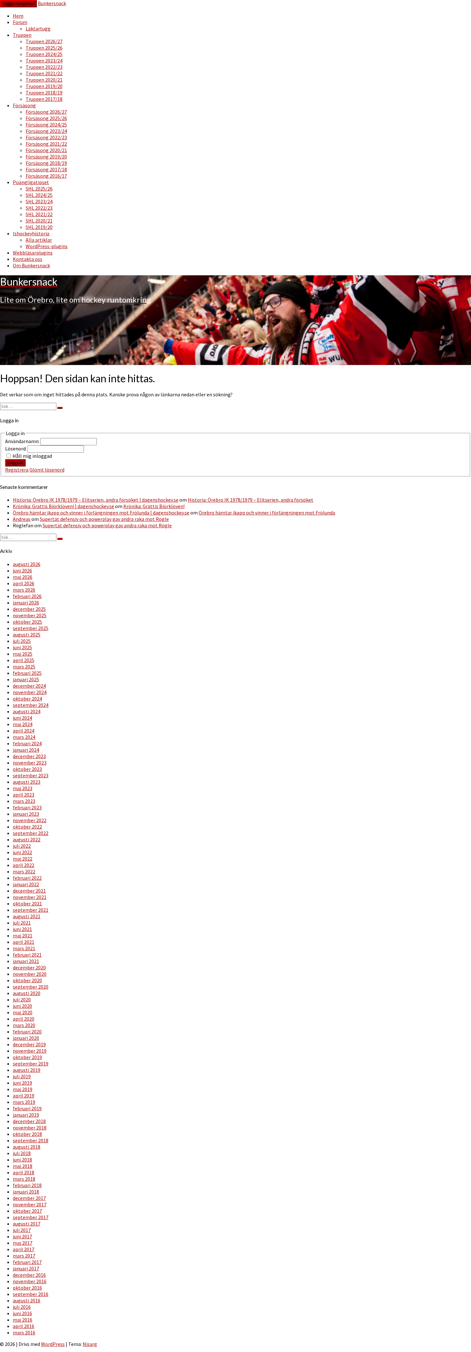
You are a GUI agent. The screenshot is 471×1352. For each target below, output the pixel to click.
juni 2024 (22, 718)
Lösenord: (16, 448)
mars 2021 (24, 948)
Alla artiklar (39, 240)
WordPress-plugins (47, 246)
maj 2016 (22, 1319)
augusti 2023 (26, 782)
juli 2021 (22, 922)
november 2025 (29, 615)
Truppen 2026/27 (44, 41)
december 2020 (29, 967)
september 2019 (30, 1063)
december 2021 (29, 890)
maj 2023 (22, 788)
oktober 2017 (27, 1211)
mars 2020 (24, 1025)
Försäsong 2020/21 (46, 150)
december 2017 (29, 1198)
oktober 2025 (27, 622)
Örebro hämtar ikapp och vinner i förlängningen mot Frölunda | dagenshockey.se (101, 512)
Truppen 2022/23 (44, 67)
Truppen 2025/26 (44, 48)
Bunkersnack (52, 3)
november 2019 (29, 1051)
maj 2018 (22, 1166)
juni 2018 (22, 1159)
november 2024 (29, 692)
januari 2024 (26, 750)
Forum (20, 22)
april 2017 (23, 1249)
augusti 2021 (26, 916)
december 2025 (29, 609)
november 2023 (29, 762)
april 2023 (23, 794)
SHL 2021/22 (39, 214)
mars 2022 (24, 871)
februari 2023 (27, 807)
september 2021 (30, 910)
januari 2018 (26, 1191)
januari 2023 (26, 814)
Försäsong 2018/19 (46, 163)
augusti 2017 (26, 1223)
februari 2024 (27, 743)
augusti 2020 (26, 993)
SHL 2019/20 (39, 227)
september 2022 (30, 833)
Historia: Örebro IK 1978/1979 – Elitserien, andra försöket (250, 500)
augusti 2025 (26, 634)
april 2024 (23, 730)
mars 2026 (24, 590)
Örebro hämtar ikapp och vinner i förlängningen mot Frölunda (267, 512)
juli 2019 (22, 1076)
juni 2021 (22, 929)
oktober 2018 (27, 1134)
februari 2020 (27, 1031)
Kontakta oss (27, 259)
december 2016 (29, 1275)
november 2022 (29, 820)
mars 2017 (24, 1255)
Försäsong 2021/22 (46, 144)
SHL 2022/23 (39, 208)
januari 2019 (26, 1115)
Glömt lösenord (46, 469)
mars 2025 (24, 666)
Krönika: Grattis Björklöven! (154, 506)
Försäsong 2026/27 (46, 112)
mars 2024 (24, 737)
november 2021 (29, 897)
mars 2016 (24, 1332)
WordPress (53, 1344)
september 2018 (30, 1140)
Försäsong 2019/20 (46, 156)
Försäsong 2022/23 (46, 137)
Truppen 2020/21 (44, 80)
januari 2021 (26, 961)
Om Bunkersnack (31, 265)
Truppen (22, 35)
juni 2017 (22, 1236)
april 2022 (23, 865)
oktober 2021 (27, 903)
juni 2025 (22, 647)
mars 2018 (24, 1179)
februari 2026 (27, 596)
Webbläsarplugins (33, 252)
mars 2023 (24, 801)
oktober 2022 (27, 826)
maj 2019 (22, 1089)
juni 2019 (22, 1083)
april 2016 (23, 1326)
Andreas (21, 519)
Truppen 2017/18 (44, 99)
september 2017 (30, 1217)
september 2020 (30, 987)
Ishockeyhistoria (31, 233)
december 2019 (29, 1044)
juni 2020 (22, 1006)
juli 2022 (22, 846)
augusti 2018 (26, 1147)
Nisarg (90, 1344)
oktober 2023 (27, 769)
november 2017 (29, 1204)
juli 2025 (22, 641)
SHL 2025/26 (39, 188)
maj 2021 (22, 935)
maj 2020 (22, 1012)
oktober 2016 (27, 1287)
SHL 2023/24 (39, 201)
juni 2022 (22, 852)
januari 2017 (26, 1268)
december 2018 (29, 1121)
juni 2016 (22, 1313)
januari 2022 (26, 884)
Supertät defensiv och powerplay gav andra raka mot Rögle (104, 519)
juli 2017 (22, 1230)
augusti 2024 (26, 711)
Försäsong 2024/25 (46, 124)
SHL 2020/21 (39, 220)
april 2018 (23, 1172)
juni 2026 (22, 570)
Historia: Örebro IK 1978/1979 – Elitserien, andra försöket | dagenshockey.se (95, 500)
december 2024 (29, 686)
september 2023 (30, 775)
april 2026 (23, 583)
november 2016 (29, 1281)
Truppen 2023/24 (44, 60)
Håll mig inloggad (32, 456)
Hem (18, 15)
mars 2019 (24, 1102)
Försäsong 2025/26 (46, 118)
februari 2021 (27, 954)
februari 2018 (27, 1185)
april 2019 (23, 1095)
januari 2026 (26, 602)
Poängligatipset (31, 182)
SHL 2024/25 (39, 195)
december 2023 (29, 756)
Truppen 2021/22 (44, 73)
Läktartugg (38, 28)
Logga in (15, 463)
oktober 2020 (27, 980)
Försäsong (24, 105)
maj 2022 (22, 858)
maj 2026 (22, 577)
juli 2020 (22, 999)
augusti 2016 (26, 1300)
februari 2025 (27, 673)
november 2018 (29, 1127)
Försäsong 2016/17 (46, 176)
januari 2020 (26, 1038)
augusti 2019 (26, 1070)
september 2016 (30, 1294)
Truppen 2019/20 (44, 86)
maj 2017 (22, 1243)
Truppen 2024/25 (44, 54)
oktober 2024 (27, 698)
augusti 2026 (26, 564)
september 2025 (30, 628)
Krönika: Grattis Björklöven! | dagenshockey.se (63, 506)
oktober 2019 (27, 1057)
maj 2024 (22, 724)
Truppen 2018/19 (44, 92)
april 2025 (23, 660)
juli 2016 (22, 1307)
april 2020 (23, 1019)
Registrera (17, 469)
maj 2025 (22, 654)
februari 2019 (27, 1108)
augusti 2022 (26, 839)
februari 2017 (27, 1262)
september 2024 (30, 705)
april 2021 (23, 942)
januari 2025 (26, 679)
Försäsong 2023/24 (46, 131)
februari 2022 (27, 878)
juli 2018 (22, 1153)
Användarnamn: (22, 441)
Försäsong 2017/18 (46, 169)
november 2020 (29, 974)
